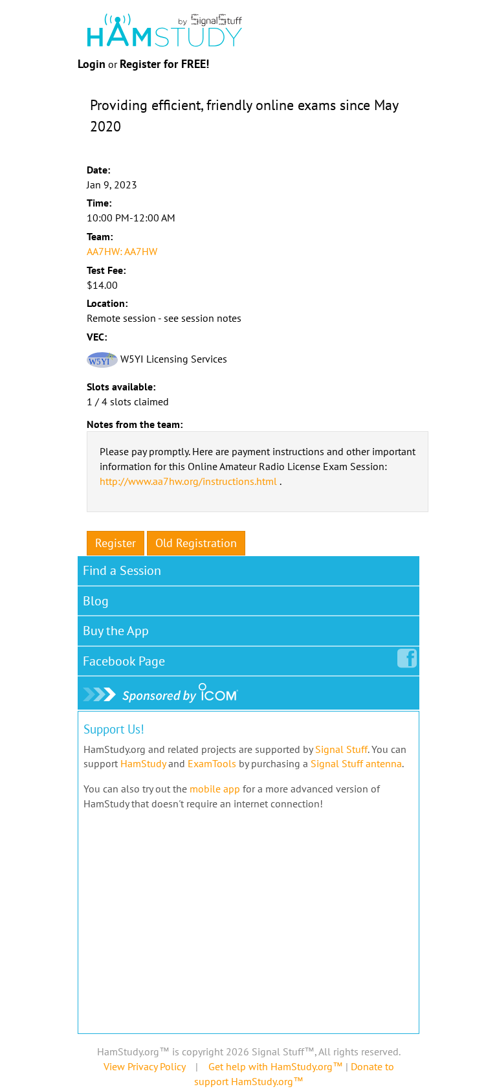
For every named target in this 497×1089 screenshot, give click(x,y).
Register (115, 542)
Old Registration (196, 542)
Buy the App (116, 630)
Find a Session (122, 570)
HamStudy (143, 763)
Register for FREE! (164, 63)
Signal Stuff (341, 749)
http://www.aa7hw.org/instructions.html (188, 481)
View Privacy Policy (144, 1066)
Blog (96, 600)
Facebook (124, 661)
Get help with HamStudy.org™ (275, 1066)
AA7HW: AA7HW (122, 251)
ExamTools (212, 763)
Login (91, 63)
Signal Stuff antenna (356, 763)
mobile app (215, 788)
